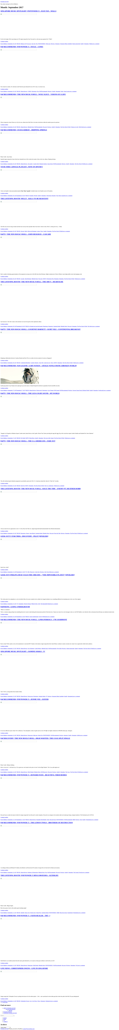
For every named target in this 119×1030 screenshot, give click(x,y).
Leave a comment (95, 43)
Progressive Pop (50, 278)
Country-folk (36, 163)
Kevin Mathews (4, 43)
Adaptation (21, 603)
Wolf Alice (81, 127)
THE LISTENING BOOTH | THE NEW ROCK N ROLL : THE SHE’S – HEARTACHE (32, 282)
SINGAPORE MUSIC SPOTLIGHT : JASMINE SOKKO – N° (23, 651)
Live (31, 1001)
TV (26, 572)
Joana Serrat (50, 163)
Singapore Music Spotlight (66, 43)
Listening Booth (56, 326)
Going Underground (33, 616)
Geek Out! (37, 572)
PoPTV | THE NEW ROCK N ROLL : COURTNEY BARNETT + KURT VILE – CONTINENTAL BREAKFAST (41, 329)
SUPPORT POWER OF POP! (10, 1013)
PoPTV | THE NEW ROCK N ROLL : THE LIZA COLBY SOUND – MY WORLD (30, 393)
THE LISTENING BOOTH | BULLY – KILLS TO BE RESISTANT (24, 198)
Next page (5, 1002)
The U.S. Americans (48, 485)
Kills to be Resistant (32, 231)
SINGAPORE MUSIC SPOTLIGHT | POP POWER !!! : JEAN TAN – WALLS (28, 11)
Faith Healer (35, 965)
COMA (29, 91)
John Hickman (28, 278)
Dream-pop (30, 735)
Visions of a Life (74, 127)
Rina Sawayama (63, 912)
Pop (37, 43)
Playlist (35, 195)
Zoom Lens (66, 91)
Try (76, 965)
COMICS (5, 1021)
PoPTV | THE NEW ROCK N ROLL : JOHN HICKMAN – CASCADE (26, 234)
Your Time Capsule (60, 195)
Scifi (45, 572)
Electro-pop (30, 696)
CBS (28, 572)
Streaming (86, 43)
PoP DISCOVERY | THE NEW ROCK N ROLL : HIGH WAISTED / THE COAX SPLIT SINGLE (35, 738)
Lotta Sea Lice (47, 362)
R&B (74, 819)
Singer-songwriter (76, 43)
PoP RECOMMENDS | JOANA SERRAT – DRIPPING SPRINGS (24, 130)
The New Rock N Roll (65, 127)
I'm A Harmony (31, 648)
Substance (48, 1001)
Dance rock (27, 912)
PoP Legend (56, 390)
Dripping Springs (43, 163)
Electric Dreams (27, 603)
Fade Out (23, 485)
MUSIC (18, 43)
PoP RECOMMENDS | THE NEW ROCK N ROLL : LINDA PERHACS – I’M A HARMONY (34, 619)
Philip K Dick (34, 603)
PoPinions (44, 616)
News (41, 231)
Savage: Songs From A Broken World (81, 390)
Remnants (56, 278)
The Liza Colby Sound (49, 438)
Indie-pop (35, 735)
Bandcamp (45, 326)
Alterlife (22, 912)
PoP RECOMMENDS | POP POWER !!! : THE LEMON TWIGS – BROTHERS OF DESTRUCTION (37, 822)
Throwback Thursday (51, 195)
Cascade (22, 278)
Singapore (57, 43)
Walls (90, 43)
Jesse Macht (32, 533)
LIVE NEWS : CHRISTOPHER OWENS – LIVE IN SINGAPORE (24, 968)
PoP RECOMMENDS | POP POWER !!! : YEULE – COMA (22, 47)
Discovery (32, 572)
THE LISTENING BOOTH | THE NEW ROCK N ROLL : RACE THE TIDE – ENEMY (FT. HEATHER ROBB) (41, 489)
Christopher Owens (25, 1001)
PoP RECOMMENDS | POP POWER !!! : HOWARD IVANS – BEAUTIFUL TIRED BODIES (34, 775)
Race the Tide (57, 533)
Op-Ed (40, 616)
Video (76, 278)
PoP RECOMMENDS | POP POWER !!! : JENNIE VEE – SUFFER (24, 699)
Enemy (27, 533)
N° (46, 696)
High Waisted (31, 772)
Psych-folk (59, 648)
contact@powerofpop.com (28, 1028)
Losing (38, 231)
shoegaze (66, 735)
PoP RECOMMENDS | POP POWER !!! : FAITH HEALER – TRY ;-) (25, 916)
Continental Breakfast (25, 362)
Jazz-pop (29, 43)
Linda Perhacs (38, 648)
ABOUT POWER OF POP (9, 1008)
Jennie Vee (40, 735)
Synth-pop (100, 390)
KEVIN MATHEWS (10, 1009)
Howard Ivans (53, 819)
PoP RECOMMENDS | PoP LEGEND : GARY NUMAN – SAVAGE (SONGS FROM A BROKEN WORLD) (39, 366)
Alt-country (30, 163)
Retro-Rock (31, 438)
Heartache (50, 326)
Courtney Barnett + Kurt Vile (37, 362)
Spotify (82, 43)
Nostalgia (31, 195)
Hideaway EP (24, 43)
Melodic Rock (31, 127)
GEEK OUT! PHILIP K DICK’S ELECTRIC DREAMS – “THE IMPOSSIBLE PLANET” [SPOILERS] (38, 575)
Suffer (78, 735)
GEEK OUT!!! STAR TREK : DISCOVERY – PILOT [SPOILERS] (24, 536)
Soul (81, 819)
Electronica (34, 91)
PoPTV (44, 278)
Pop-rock (45, 127)
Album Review (24, 91)
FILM (4, 1019)
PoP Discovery (44, 772)
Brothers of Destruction (33, 872)
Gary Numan (51, 390)
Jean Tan (33, 43)
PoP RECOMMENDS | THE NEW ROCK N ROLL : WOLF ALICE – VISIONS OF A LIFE (33, 94)
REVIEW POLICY (7, 1011)
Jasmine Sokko (42, 696)
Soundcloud (70, 912)
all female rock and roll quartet (36, 326)
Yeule (62, 91)
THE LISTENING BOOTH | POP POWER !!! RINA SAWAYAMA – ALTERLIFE (29, 875)
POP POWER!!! (41, 43)
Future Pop (38, 912)
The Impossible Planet (45, 603)
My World (23, 438)
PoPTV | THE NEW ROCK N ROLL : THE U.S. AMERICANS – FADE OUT (28, 441)
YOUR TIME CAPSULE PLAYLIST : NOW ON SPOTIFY (22, 167)
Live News (34, 1001)
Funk (48, 819)
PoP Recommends (43, 91)
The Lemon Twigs (77, 872)
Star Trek (49, 572)
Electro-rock (39, 390)
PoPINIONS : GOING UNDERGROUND (15, 607)
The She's (90, 326)
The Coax (67, 772)
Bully (26, 231)
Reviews (53, 43)
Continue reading (4, 41)
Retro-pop (48, 43)
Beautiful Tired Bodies (41, 819)
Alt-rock (22, 231)
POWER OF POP (5, 1)
